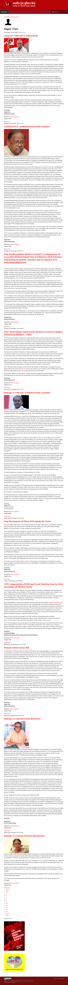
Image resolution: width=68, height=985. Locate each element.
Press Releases (15, 116)
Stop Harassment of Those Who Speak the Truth (27, 521)
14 (7, 911)
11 (7, 905)
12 (7, 907)
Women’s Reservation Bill (16, 647)
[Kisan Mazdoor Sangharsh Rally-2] (14, 936)
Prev (7, 892)
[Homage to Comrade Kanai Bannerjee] (16, 734)
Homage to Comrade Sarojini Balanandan (24, 835)
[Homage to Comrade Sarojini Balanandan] (16, 845)
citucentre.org (7, 980)
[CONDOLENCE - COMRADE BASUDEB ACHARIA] (16, 142)
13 (7, 909)
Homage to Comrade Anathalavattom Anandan (27, 392)
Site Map (62, 978)
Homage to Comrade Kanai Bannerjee (22, 718)
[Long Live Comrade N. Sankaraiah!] (16, 45)
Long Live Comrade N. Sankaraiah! (21, 35)
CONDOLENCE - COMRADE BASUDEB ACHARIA (29, 126)
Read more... (7, 121)
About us (56, 978)
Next (7, 913)
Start (7, 890)
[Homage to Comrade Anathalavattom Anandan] (16, 402)
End (7, 915)
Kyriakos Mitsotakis (54, 602)
